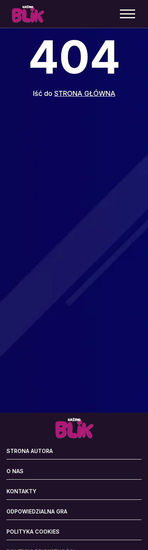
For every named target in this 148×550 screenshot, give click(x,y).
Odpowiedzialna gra (36, 512)
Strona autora (29, 451)
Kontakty (21, 491)
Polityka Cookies (33, 532)
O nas (15, 471)
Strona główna (84, 93)
